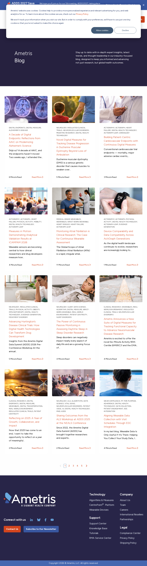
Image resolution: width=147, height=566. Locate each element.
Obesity (36, 309)
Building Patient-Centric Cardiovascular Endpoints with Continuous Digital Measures (121, 141)
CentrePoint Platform (101, 504)
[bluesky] (38, 519)
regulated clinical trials (21, 411)
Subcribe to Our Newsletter (41, 529)
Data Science (80, 307)
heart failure (77, 224)
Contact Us (12, 529)
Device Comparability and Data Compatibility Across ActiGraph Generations (119, 235)
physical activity (25, 222)
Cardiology (124, 133)
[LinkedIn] (31, 519)
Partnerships (126, 519)
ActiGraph (120, 128)
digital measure (33, 128)
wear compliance (112, 401)
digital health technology (124, 130)
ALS (69, 401)
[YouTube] (52, 519)
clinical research (112, 307)
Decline (125, 30)
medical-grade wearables (68, 219)
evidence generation (31, 315)
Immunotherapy (16, 312)
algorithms (77, 401)
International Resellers (131, 514)
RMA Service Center (100, 538)
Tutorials (93, 533)
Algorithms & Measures (101, 500)
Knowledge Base (98, 528)
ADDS (63, 411)
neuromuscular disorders (76, 130)
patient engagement (113, 409)
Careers (124, 509)
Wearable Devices (99, 509)
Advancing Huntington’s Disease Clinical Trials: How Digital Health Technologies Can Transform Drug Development (24, 329)
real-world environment (21, 409)
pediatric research (65, 133)
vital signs (70, 404)
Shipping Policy (128, 542)
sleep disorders (64, 317)
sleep (70, 307)
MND (58, 411)
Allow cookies (102, 30)
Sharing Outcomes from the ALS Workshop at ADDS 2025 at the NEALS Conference (73, 419)
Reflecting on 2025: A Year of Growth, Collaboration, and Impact (25, 422)
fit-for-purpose (128, 401)
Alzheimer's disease (18, 130)
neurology (61, 128)
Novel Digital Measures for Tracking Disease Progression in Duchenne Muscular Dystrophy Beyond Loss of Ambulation (72, 147)
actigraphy (109, 128)
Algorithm (61, 309)
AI (63, 409)
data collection (123, 406)
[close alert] (143, 5)
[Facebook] (45, 519)
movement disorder (18, 317)
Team (123, 504)
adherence (109, 404)
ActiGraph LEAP (111, 133)
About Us (125, 500)
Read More (37, 177)
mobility (37, 222)
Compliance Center (130, 533)
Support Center (97, 523)
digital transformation (31, 406)
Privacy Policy (82, 14)
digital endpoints (17, 128)
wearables (61, 222)
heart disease (63, 224)
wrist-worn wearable (77, 222)
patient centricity (78, 315)
